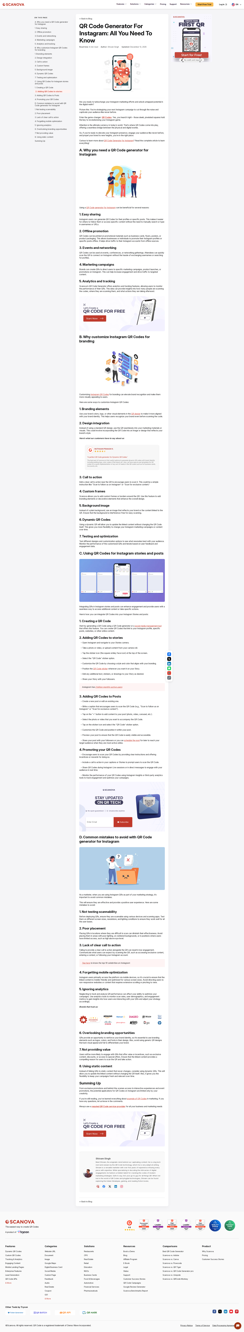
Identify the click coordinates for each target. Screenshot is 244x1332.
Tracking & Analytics (13, 1259)
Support (126, 1275)
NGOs (86, 1271)
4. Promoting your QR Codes (47, 99)
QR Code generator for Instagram (101, 207)
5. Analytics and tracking (45, 44)
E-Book (126, 1263)
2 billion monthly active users (108, 687)
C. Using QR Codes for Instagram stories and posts (51, 82)
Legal (125, 1267)
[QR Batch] (40, 1312)
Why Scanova (208, 1251)
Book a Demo (129, 1251)
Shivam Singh (113, 47)
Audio (47, 1283)
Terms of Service (202, 1325)
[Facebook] (104, 1186)
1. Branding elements (43, 54)
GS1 (46, 1295)
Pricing (205, 1255)
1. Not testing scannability (45, 109)
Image (47, 1259)
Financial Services (91, 1287)
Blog (125, 1255)
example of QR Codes (137, 1099)
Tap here (86, 963)
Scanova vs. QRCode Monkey (175, 1279)
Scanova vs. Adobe (171, 1255)
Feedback (49, 1279)
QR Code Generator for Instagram (119, 140)
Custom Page (50, 1275)
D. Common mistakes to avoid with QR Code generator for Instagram (50, 104)
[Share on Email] (169, 673)
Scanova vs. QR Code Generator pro (178, 1271)
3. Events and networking (45, 36)
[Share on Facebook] (169, 654)
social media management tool (148, 626)
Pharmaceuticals (91, 1291)
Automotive (88, 1283)
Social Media (50, 1271)
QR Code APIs (11, 1279)
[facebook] (214, 1311)
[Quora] (98, 1186)
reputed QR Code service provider (108, 1106)
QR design (135, 414)
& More (8, 1283)
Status (125, 1271)
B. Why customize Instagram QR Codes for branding (51, 49)
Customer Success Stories (134, 1279)
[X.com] (220, 1311)
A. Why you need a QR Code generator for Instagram (51, 23)
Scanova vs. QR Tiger (172, 1267)
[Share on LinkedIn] (169, 664)
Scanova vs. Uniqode (172, 1275)
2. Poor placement (42, 113)
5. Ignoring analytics (43, 125)
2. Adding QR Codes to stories (48, 91)
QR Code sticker (100, 669)
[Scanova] (13, 4)
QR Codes (107, 117)
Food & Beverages (92, 1279)
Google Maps (50, 1263)
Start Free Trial (204, 4)
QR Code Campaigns (132, 1283)
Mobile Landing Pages (14, 1267)
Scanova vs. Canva (171, 1259)
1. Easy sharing (41, 28)
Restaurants (89, 1251)
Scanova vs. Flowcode (172, 1263)
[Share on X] (169, 659)
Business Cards (90, 1275)
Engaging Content (12, 1263)
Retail (86, 1263)
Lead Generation (12, 1275)
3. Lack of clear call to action (47, 117)
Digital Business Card (53, 1267)
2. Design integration (43, 58)
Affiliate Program (130, 1259)
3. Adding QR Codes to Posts (47, 95)
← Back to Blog (85, 19)
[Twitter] (110, 1186)
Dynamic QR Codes (13, 1251)
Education (88, 1267)
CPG (86, 1255)
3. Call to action (41, 62)
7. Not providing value (44, 133)
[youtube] (231, 1311)
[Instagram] (121, 1186)
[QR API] (65, 1312)
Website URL (50, 1251)
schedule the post (132, 740)
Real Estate (49, 1287)
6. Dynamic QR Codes (44, 73)
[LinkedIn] (115, 1186)
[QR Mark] (90, 1312)
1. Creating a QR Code (44, 87)
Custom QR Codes (13, 1255)
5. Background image (44, 70)
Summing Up (40, 141)
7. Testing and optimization (46, 77)
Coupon (48, 1291)
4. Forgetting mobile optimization (48, 121)
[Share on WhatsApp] (169, 668)
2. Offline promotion (43, 32)
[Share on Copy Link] (169, 678)
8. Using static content (44, 137)
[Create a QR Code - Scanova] (191, 38)
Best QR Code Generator (173, 1251)
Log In (221, 4)
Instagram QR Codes (100, 394)
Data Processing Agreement (224, 1325)
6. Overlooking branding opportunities (51, 129)
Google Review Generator (134, 1287)
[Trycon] (23, 1232)
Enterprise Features (13, 1271)
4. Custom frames (42, 66)
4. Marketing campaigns (45, 40)
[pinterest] (237, 1311)
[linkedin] (225, 1311)
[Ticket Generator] (15, 1312)
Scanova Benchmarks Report (135, 1291)
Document (49, 1255)
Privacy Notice (186, 1325)
